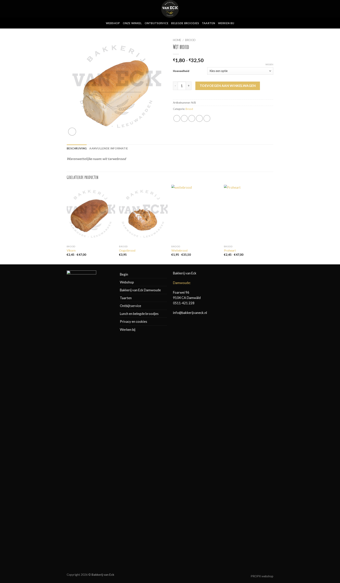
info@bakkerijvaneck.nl (190, 313)
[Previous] (67, 224)
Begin (124, 274)
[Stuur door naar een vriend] (191, 118)
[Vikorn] (91, 214)
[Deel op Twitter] (184, 118)
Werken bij (226, 23)
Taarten (208, 23)
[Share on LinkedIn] (206, 118)
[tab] (77, 148)
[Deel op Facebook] (176, 118)
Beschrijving (77, 148)
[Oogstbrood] (143, 214)
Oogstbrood (127, 250)
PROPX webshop (262, 576)
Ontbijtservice (157, 23)
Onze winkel (132, 23)
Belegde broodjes (185, 23)
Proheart (230, 250)
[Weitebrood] (195, 214)
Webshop (113, 23)
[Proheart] (248, 214)
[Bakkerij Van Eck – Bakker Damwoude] (170, 9)
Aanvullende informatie (108, 148)
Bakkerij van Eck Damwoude (140, 290)
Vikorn (71, 250)
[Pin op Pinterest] (199, 118)
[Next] (272, 224)
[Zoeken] (258, 9)
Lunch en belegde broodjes (139, 314)
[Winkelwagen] (271, 9)
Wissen (269, 64)
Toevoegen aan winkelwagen (228, 86)
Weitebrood (179, 250)
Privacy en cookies (133, 321)
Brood (190, 40)
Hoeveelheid (181, 71)
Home (177, 40)
